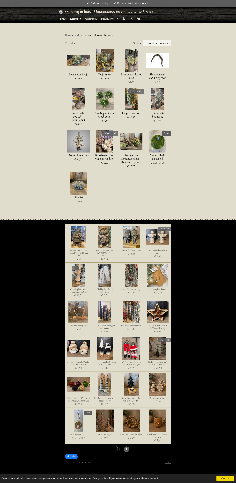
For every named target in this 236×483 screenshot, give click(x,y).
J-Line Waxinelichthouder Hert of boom (105, 363)
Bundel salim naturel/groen (157, 76)
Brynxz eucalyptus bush (131, 76)
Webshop (79, 35)
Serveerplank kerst (157, 289)
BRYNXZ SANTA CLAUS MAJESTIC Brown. (105, 253)
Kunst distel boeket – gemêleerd (78, 117)
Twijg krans (105, 74)
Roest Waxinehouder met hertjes (158, 436)
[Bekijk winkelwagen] (138, 19)
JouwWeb (168, 463)
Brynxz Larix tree (78, 155)
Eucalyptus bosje (78, 74)
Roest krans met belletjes (131, 434)
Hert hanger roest (78, 434)
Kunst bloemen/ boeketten (101, 35)
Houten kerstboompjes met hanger (105, 327)
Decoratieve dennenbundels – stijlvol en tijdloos (131, 159)
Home (68, 35)
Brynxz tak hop (131, 113)
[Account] (123, 19)
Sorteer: (137, 43)
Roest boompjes (105, 434)
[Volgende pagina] (126, 449)
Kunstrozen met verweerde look (104, 157)
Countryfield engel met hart (158, 252)
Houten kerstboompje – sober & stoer (104, 399)
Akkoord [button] (225, 478)
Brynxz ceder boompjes (157, 115)
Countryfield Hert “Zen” (131, 250)
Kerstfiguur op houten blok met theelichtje (131, 399)
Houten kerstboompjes (131, 326)
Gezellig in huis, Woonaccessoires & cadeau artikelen (109, 12)
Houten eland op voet (78, 326)
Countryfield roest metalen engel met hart (78, 290)
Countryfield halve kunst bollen (105, 115)
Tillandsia (78, 197)
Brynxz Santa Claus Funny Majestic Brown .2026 (78, 253)
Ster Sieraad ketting (131, 289)
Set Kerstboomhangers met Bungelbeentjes (131, 363)
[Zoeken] (131, 18)
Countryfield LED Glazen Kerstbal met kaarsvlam (78, 399)
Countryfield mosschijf (157, 157)
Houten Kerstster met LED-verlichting (158, 327)
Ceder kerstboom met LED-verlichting (157, 363)
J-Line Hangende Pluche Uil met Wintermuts (78, 363)
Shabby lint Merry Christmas (105, 290)
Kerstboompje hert (157, 398)
